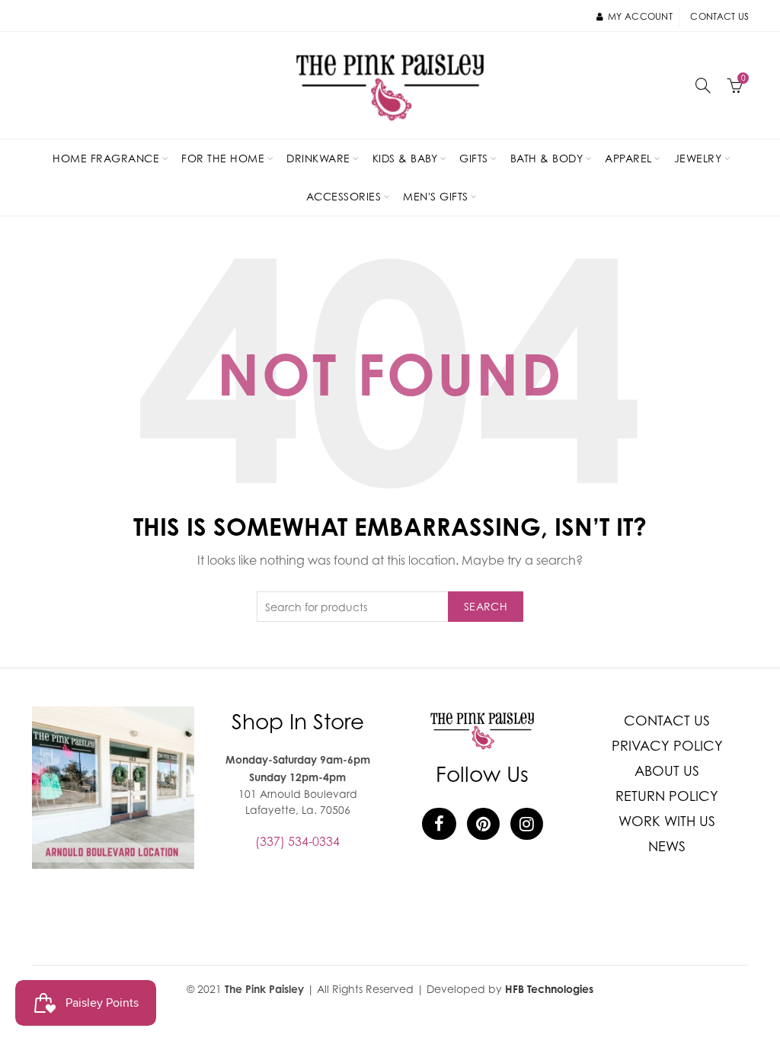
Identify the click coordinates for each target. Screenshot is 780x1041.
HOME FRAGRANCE (106, 158)
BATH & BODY (546, 158)
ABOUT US (667, 771)
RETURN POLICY (666, 796)
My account (640, 16)
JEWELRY (698, 158)
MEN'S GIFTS (435, 196)
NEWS (667, 846)
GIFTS (473, 158)
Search (485, 606)
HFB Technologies (549, 988)
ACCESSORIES (344, 196)
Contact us (719, 16)
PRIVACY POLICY (667, 746)
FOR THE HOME (222, 158)
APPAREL (628, 158)
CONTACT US (667, 721)
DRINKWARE (318, 158)
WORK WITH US (667, 821)
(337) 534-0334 (297, 841)
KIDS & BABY (405, 158)
